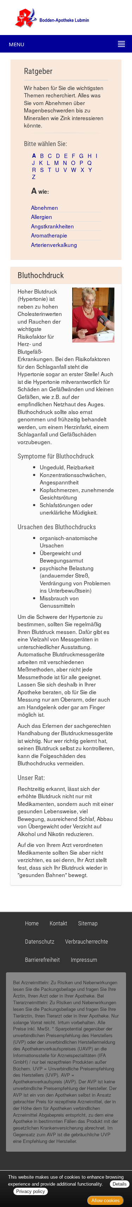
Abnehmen (44, 207)
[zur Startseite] (46, 17)
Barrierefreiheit (42, 959)
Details (120, 1184)
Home (32, 923)
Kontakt (58, 923)
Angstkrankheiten (52, 226)
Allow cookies (106, 1200)
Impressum (84, 959)
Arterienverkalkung (54, 244)
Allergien (41, 216)
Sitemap (88, 923)
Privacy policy (30, 1191)
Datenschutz (39, 941)
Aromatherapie (49, 235)
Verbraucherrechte (86, 941)
